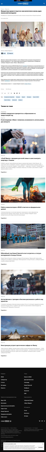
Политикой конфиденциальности (29, 448)
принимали (7, 80)
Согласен (40, 447)
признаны (25, 65)
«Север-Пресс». (27, 83)
